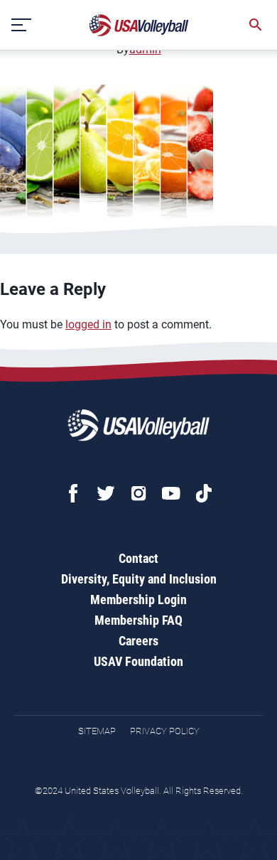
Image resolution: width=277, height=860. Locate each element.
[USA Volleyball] (139, 25)
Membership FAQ (138, 620)
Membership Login (138, 599)
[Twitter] (106, 493)
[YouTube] (171, 493)
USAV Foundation (138, 661)
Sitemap (97, 731)
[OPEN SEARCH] (255, 25)
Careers (138, 640)
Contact (138, 558)
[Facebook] (73, 493)
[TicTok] (204, 493)
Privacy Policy (165, 731)
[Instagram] (138, 493)
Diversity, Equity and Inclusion (139, 578)
